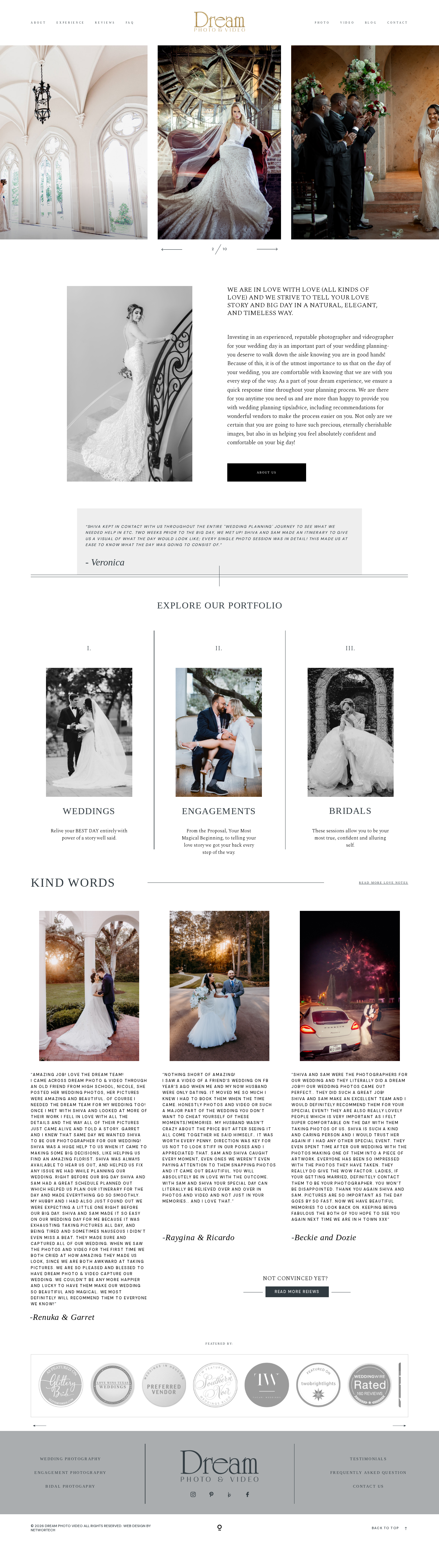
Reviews (105, 22)
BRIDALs (350, 810)
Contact (397, 22)
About (38, 22)
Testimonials (368, 1459)
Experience (70, 22)
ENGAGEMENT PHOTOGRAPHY (70, 1473)
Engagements (219, 811)
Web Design (134, 1525)
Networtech (43, 1530)
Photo (322, 22)
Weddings (89, 811)
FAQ (130, 22)
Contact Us (368, 1486)
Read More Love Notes (383, 882)
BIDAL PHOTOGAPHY (70, 1486)
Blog (371, 22)
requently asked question (370, 1473)
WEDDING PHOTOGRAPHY (70, 1459)
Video (347, 22)
